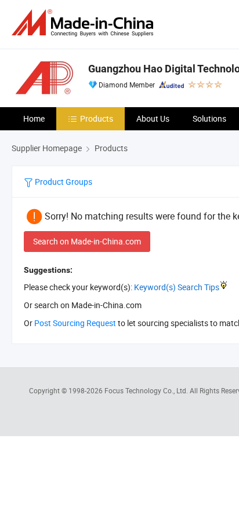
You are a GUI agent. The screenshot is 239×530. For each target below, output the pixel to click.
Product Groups (62, 181)
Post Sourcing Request (75, 322)
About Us (152, 118)
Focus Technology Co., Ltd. (147, 390)
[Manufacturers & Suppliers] (85, 22)
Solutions (209, 118)
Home (34, 118)
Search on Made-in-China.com (87, 241)
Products (96, 118)
